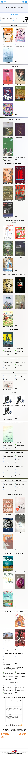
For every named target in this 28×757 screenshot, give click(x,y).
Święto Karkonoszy (9, 719)
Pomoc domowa (8, 718)
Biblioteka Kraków (14, 14)
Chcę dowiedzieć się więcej (8, 754)
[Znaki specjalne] (26, 21)
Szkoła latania (8, 705)
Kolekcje (15, 20)
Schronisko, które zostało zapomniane (12, 717)
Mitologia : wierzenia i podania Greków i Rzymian (13, 701)
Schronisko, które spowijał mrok (11, 720)
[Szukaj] (26, 18)
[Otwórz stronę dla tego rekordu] (8, 35)
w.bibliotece (6, 729)
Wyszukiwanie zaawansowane (6, 20)
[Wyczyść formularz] (24, 21)
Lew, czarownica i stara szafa (10, 700)
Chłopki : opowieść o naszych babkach (12, 708)
